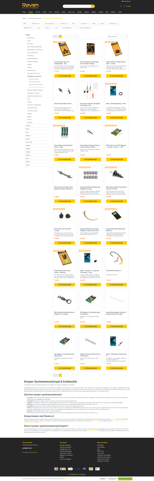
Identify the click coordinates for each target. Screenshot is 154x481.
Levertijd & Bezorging (66, 451)
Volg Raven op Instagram (104, 455)
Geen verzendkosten (85, 27)
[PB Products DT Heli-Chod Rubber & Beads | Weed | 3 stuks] (64, 174)
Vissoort (47, 27)
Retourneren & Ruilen (65, 453)
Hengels (29, 64)
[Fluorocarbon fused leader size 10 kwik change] (90, 49)
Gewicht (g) (63, 23)
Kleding (29, 67)
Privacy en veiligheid (65, 459)
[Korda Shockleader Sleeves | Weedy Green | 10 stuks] (116, 299)
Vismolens (30, 122)
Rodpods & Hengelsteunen (34, 96)
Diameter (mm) (36, 23)
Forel (27, 132)
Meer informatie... (69, 478)
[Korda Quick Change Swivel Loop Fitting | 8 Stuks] (90, 132)
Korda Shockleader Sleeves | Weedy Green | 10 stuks (116, 313)
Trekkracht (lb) (28, 27)
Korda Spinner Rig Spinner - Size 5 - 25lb (63, 146)
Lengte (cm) (84, 23)
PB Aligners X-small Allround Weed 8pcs (64, 355)
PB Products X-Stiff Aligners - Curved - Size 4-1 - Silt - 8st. (116, 146)
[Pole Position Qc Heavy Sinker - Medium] (64, 258)
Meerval (28, 135)
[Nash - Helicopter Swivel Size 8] (116, 341)
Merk (25, 23)
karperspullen (94, 420)
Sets (28, 99)
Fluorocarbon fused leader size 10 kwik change (89, 62)
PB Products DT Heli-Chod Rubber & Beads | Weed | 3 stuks (63, 188)
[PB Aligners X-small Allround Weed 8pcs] (64, 341)
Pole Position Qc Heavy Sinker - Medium (62, 271)
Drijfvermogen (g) (50, 23)
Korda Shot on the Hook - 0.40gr (63, 229)
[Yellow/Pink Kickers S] (116, 258)
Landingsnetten (31, 70)
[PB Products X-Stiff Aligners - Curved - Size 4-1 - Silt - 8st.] (116, 132)
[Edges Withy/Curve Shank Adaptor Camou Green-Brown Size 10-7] (90, 216)
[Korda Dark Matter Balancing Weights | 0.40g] (90, 174)
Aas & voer (29, 142)
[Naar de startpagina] (30, 5)
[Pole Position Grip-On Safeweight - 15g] (64, 49)
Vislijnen (29, 116)
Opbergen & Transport (33, 93)
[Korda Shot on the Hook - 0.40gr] (64, 216)
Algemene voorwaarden (66, 455)
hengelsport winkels (92, 430)
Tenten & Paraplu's (32, 107)
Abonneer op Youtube (103, 459)
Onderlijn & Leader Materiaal (35, 84)
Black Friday (100, 451)
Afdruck (62, 457)
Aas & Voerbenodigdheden (34, 46)
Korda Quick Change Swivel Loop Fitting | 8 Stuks (89, 146)
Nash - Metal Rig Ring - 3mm (116, 103)
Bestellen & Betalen (65, 445)
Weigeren (103, 478)
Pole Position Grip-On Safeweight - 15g (61, 62)
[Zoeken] (93, 6)
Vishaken (29, 113)
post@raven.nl (27, 448)
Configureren (112, 478)
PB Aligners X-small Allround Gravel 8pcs (90, 313)
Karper (28, 35)
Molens (28, 148)
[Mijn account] (121, 6)
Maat (94, 23)
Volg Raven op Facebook (104, 457)
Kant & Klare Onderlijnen (34, 81)
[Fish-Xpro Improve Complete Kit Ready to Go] (90, 91)
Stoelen (29, 102)
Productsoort (113, 23)
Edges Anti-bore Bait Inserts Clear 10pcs (90, 355)
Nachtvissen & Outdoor (33, 73)
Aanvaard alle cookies (125, 478)
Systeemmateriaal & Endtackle (37, 87)
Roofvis (28, 126)
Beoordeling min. (67, 27)
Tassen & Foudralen (32, 110)
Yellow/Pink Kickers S (113, 270)
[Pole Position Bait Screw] (64, 91)
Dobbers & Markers (32, 58)
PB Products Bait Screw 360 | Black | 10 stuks (116, 188)
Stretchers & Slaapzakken (34, 105)
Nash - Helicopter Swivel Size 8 (116, 355)
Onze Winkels (101, 447)
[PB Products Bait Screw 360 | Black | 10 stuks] (116, 174)
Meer (27, 158)
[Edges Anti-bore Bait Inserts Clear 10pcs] (90, 341)
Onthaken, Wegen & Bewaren (35, 90)
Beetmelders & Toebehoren (34, 49)
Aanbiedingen (31, 38)
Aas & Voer (30, 43)
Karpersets (39, 422)
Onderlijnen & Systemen (34, 76)
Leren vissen (100, 453)
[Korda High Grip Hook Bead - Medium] (116, 216)
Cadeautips (30, 55)
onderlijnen (113, 419)
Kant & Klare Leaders (34, 79)
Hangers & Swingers (32, 61)
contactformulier (32, 452)
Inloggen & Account (65, 449)
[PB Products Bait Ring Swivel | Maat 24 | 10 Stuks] (64, 299)
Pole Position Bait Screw (62, 103)
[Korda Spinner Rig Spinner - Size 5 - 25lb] (64, 132)
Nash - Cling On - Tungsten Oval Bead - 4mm (89, 271)
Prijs (56, 27)
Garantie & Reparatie (65, 447)
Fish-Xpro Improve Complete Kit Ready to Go (90, 104)
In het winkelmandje (64, 76)
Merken (28, 162)
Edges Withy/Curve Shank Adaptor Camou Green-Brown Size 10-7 (90, 229)
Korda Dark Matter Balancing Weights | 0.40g (90, 188)
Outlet (29, 41)
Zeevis (28, 139)
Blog (98, 449)
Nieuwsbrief (100, 445)
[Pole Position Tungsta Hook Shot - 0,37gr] (116, 49)
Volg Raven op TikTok (103, 461)
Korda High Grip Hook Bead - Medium (116, 229)
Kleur (73, 23)
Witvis (27, 129)
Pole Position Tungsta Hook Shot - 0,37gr (115, 62)
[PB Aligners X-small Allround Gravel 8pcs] (90, 299)
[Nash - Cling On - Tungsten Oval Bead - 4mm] (90, 258)
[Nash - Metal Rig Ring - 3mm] (116, 91)
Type (38, 27)
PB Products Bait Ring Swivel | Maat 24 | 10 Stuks (64, 313)
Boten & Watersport (32, 52)
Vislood (29, 119)
